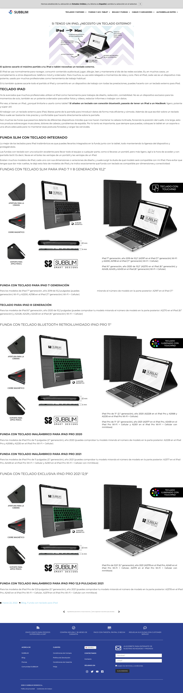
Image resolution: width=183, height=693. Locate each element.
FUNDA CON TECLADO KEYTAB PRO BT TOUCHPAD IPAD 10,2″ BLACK (26, 299)
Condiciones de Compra (62, 653)
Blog (23, 603)
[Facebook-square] (102, 671)
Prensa (24, 662)
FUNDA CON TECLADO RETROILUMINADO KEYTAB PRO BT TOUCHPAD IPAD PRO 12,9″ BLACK (35, 598)
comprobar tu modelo (88, 291)
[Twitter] (92, 671)
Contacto (88, 659)
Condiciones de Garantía (62, 662)
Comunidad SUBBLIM (30, 667)
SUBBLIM (25, 653)
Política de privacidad (28, 689)
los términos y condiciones (133, 666)
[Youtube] (97, 671)
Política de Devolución (61, 658)
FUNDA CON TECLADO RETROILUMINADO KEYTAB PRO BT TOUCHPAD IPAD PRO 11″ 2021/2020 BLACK (38, 449)
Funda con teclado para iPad (42, 603)
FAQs (55, 667)
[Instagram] (87, 671)
